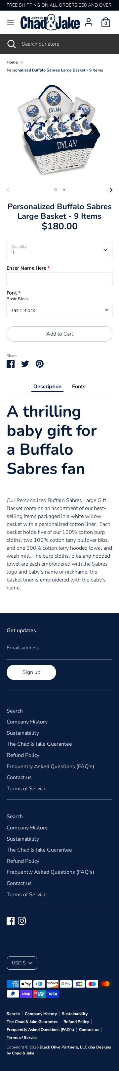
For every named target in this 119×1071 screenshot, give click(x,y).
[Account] (88, 19)
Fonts (79, 386)
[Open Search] (11, 44)
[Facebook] (11, 921)
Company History (27, 721)
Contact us (19, 777)
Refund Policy (23, 755)
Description (47, 386)
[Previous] (9, 190)
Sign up (31, 672)
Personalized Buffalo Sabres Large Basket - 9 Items (55, 70)
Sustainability (23, 733)
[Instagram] (22, 921)
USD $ (18, 963)
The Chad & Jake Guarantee (39, 744)
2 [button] (64, 190)
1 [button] (55, 189)
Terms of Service (27, 788)
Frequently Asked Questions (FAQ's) (50, 766)
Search (15, 711)
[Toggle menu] (10, 22)
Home (12, 62)
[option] (59, 131)
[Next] (110, 190)
